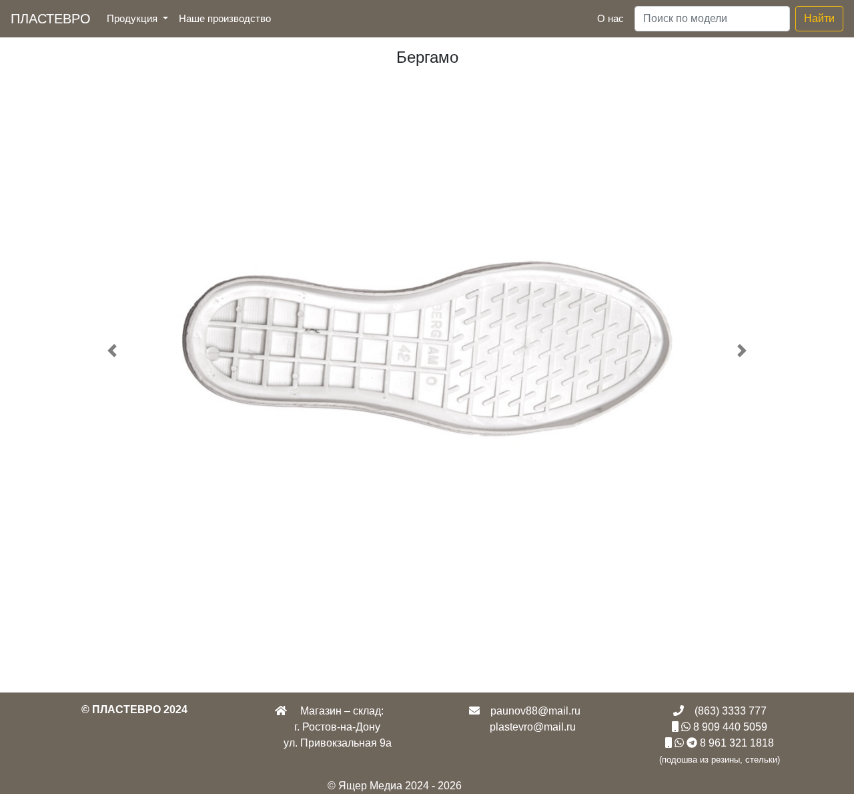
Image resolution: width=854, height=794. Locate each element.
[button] (112, 351)
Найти (819, 18)
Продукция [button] (133, 18)
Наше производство (227, 18)
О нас (610, 18)
